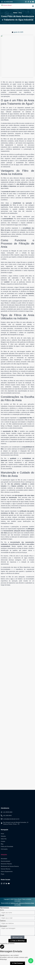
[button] (33, 6)
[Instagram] (26, 1)
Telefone (3, 920)
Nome (2, 910)
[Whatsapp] (30, 960)
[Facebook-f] (28, 1)
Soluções (4, 854)
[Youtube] (33, 1)
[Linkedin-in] (30, 1)
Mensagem (3, 926)
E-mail (2, 915)
